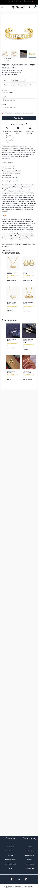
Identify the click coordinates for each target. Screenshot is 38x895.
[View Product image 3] (6, 54)
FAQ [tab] (7, 142)
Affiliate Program (29, 855)
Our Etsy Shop (29, 851)
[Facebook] (12, 879)
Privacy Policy (30, 868)
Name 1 (4, 96)
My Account (10, 846)
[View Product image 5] (23, 54)
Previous (8, 58)
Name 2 (4, 104)
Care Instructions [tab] (11, 138)
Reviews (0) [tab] (9, 140)
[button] (30, 7)
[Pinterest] (26, 879)
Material (6, 85)
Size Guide (10, 855)
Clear (31, 85)
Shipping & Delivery (10, 859)
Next (7, 60)
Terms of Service (30, 864)
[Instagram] (19, 879)
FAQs (10, 868)
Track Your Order (10, 851)
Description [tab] (9, 136)
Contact (29, 859)
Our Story (29, 846)
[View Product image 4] (14, 54)
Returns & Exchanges (10, 864)
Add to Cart (19, 118)
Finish (6, 80)
